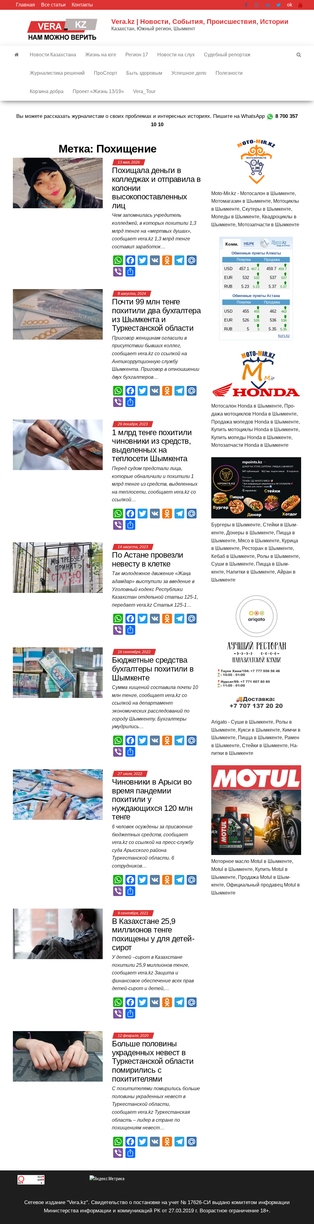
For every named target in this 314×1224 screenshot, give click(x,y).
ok (289, 4)
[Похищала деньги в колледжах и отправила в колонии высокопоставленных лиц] (58, 183)
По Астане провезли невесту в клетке (147, 559)
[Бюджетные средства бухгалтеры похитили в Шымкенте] (58, 672)
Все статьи (53, 4)
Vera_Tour (144, 91)
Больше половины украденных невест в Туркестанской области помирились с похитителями (152, 1061)
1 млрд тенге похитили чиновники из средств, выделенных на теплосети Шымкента (152, 445)
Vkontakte (267, 5)
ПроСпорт (105, 73)
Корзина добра (46, 91)
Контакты (82, 4)
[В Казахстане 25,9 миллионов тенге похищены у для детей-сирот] (58, 933)
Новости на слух (176, 54)
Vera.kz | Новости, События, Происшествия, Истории (200, 21)
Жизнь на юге (100, 54)
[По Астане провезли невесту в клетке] (58, 567)
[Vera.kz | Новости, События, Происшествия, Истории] (16, 55)
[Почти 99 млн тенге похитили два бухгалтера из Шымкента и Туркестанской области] (58, 314)
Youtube (300, 5)
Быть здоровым (144, 73)
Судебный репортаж (227, 54)
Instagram (256, 5)
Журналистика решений (57, 73)
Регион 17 (136, 54)
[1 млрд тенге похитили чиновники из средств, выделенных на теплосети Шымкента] (58, 444)
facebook (246, 5)
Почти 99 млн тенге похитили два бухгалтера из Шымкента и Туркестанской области (156, 315)
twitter (278, 5)
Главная (25, 4)
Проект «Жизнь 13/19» (98, 91)
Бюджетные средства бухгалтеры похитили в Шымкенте (152, 668)
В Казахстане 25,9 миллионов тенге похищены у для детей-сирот (153, 934)
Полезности (229, 73)
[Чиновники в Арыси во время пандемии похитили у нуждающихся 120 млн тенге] (58, 794)
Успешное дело (188, 73)
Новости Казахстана (53, 54)
